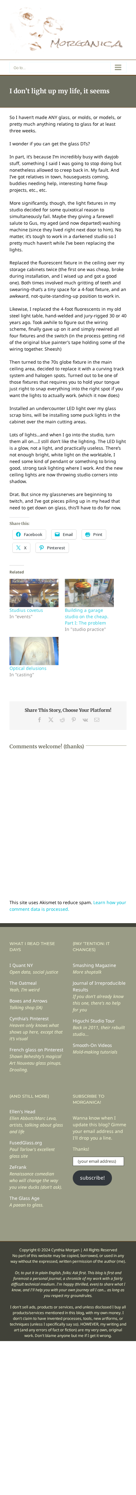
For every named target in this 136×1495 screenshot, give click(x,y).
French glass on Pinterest (36, 1050)
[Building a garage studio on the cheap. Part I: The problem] (89, 593)
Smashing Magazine (94, 965)
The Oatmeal (23, 983)
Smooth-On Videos (92, 1045)
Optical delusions (27, 668)
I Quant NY (21, 965)
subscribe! (92, 1177)
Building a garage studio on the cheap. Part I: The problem (86, 616)
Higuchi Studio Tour (94, 1021)
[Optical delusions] (34, 651)
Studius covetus (26, 610)
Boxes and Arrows (28, 1001)
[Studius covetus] (34, 593)
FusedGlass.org (25, 1143)
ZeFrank (17, 1167)
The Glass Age (24, 1198)
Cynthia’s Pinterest (29, 1018)
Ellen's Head (22, 1111)
